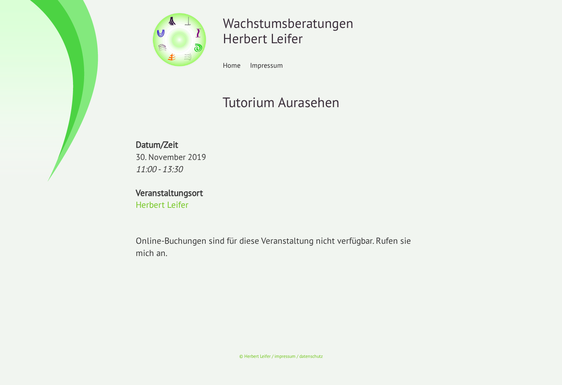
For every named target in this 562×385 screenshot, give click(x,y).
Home (231, 65)
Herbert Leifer (162, 204)
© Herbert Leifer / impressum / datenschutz (281, 356)
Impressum (266, 65)
